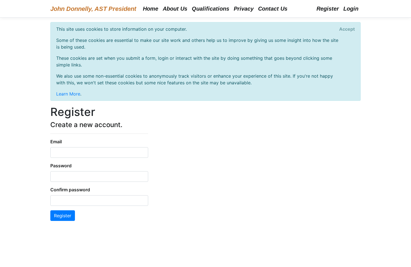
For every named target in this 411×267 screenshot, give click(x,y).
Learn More (68, 94)
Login (350, 9)
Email (56, 141)
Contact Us (272, 9)
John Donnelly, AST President (93, 8)
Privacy (244, 9)
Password (61, 165)
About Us (175, 9)
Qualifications (210, 9)
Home (150, 9)
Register (327, 9)
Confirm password (70, 189)
